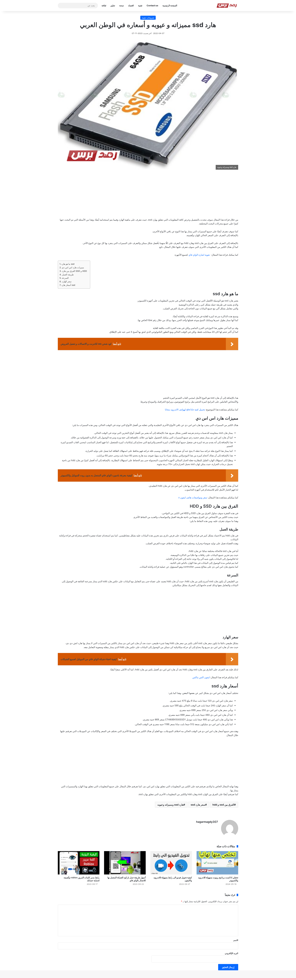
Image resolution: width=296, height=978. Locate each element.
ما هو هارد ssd (67, 264)
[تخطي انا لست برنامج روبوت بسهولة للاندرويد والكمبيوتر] (217, 862)
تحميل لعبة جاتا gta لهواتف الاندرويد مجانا (185, 409)
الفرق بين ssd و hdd (223, 804)
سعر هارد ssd (198, 804)
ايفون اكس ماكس (201, 677)
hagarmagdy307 (207, 821)
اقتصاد (131, 5)
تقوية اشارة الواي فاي (199, 254)
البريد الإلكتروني (231, 953)
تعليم (113, 5)
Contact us (152, 5)
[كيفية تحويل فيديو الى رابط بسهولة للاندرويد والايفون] (171, 862)
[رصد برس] (227, 5)
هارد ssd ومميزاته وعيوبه (170, 804)
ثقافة (104, 5)
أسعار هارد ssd (68, 285)
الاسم (235, 940)
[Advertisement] (148, 195)
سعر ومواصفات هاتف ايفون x (192, 497)
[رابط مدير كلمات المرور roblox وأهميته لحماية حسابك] (78, 862)
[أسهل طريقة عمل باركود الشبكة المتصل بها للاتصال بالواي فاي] (125, 862)
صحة (121, 5)
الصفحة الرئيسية (169, 5)
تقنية (140, 5)
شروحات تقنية (148, 17)
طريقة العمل (68, 274)
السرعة (65, 278)
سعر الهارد (67, 281)
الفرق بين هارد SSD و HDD (74, 271)
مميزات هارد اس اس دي (73, 267)
